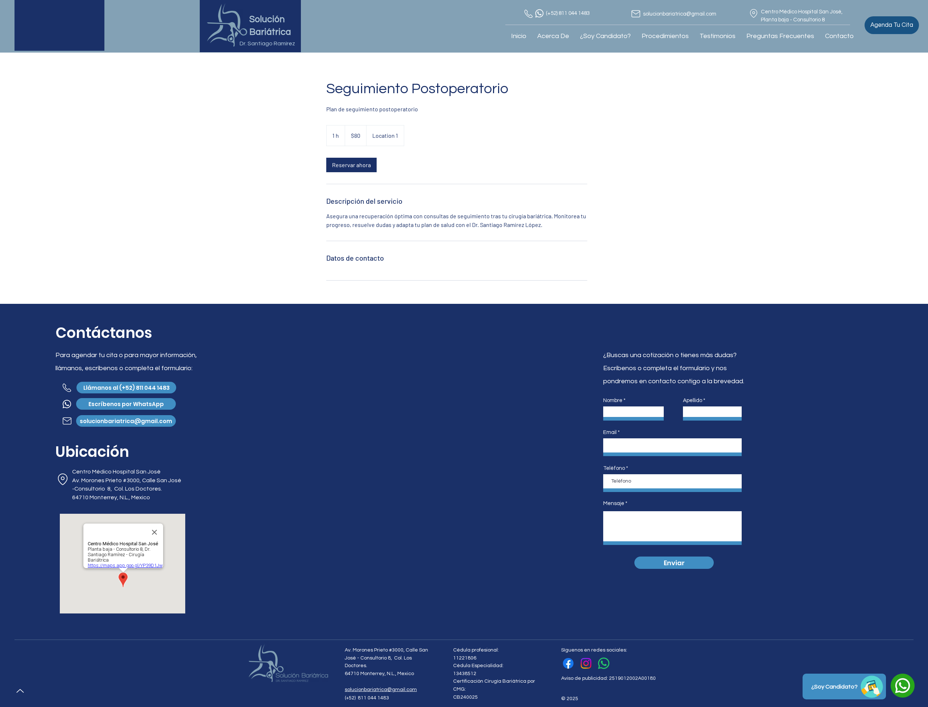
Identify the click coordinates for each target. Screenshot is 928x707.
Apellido (692, 400)
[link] (351, 165)
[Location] (753, 13)
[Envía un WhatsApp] (604, 663)
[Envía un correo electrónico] (636, 14)
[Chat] (539, 13)
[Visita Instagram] (586, 663)
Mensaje (613, 503)
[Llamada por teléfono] (528, 14)
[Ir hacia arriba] (20, 691)
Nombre (612, 400)
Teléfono (614, 468)
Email (610, 432)
